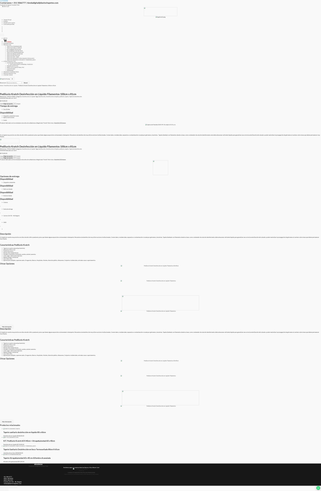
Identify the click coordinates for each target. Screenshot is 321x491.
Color (1, 103)
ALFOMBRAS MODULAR (14, 49)
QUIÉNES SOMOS (8, 43)
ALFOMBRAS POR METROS (15, 51)
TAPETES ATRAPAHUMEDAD (15, 52)
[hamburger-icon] (2, 35)
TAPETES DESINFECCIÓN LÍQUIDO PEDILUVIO (20, 58)
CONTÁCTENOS (8, 75)
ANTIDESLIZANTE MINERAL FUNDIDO (21, 64)
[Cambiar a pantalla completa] (6, 487)
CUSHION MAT (11, 69)
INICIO (5, 38)
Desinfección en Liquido (10, 85)
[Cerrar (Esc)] (15, 487)
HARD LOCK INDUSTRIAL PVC (15, 67)
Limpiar (18, 103)
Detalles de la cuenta (9, 22)
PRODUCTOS (7, 45)
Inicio (1, 85)
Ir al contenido (4, 1)
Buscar (26, 83)
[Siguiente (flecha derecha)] (6, 489)
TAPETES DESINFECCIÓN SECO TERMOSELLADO (21, 60)
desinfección (41, 96)
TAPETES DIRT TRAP (13, 57)
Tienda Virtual (7, 19)
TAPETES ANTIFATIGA (13, 55)
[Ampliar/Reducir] (2, 487)
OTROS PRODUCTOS (9, 61)
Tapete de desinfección (75, 96)
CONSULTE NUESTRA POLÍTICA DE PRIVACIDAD (81, 472)
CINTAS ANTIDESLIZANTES (15, 63)
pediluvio (61, 96)
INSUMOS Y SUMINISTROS (11, 72)
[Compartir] (11, 487)
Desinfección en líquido (52, 96)
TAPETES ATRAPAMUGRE (14, 46)
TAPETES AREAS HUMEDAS (15, 54)
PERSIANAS (10, 70)
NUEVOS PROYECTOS (9, 73)
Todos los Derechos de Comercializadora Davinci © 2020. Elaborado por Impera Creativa (81, 474)
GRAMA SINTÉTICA (12, 66)
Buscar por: (3, 83)
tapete (67, 96)
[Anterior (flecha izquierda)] (2, 489)
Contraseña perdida (8, 24)
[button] (2, 126)
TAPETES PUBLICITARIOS (14, 48)
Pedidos (5, 21)
